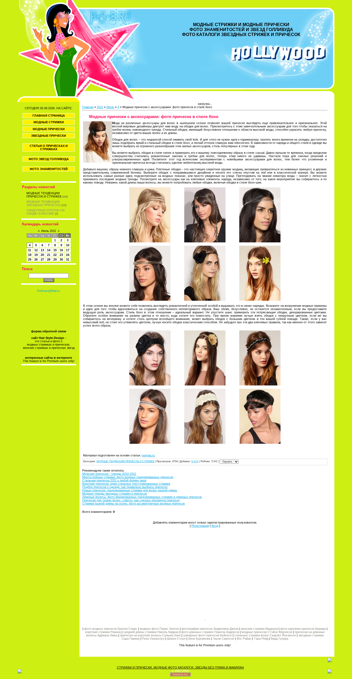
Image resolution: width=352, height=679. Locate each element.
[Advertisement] (144, 571)
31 (67, 259)
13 (42, 250)
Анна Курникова (199, 638)
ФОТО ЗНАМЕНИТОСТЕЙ (49, 169)
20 (42, 254)
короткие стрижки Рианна (103, 632)
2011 (100, 107)
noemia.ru (148, 455)
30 (61, 259)
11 (29, 250)
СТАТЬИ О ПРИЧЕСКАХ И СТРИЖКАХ (49, 147)
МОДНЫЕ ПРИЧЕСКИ (49, 129)
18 (29, 254)
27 (42, 259)
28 (48, 259)
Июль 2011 (48, 230)
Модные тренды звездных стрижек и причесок (114, 493)
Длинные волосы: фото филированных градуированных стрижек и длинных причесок (142, 497)
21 (48, 254)
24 (67, 254)
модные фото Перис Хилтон (160, 628)
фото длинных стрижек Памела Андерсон (210, 632)
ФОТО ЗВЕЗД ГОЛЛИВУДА (49, 159)
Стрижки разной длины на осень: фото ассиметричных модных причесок (133, 503)
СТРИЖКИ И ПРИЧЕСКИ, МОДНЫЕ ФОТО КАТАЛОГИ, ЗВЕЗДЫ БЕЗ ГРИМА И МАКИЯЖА (180, 667)
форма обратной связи (48, 331)
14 (48, 250)
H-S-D (195, 461)
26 (36, 259)
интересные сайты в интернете (48, 357)
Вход (214, 525)
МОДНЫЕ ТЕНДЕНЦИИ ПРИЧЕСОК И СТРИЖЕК (43, 194)
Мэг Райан (244, 638)
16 (61, 250)
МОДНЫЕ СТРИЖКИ (49, 122)
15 (55, 250)
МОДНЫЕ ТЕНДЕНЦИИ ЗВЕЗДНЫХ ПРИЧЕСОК (43, 203)
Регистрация (200, 525)
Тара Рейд (261, 638)
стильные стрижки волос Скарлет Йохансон (265, 635)
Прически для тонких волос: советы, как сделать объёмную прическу (131, 500)
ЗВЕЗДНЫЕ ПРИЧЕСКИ (48, 135)
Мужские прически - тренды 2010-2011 (109, 473)
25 (29, 259)
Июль (110, 107)
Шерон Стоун (176, 638)
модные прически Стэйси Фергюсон (267, 632)
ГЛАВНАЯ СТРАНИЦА (48, 115)
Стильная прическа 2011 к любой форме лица (114, 480)
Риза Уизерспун (153, 638)
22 (55, 254)
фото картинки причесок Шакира (303, 628)
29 (55, 259)
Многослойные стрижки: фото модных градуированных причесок (127, 477)
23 (61, 254)
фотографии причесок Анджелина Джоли (210, 628)
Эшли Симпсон (223, 638)
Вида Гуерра (279, 638)
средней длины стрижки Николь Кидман (151, 632)
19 (36, 254)
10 (67, 245)
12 (36, 250)
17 (67, 250)
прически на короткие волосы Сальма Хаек (150, 635)
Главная (88, 107)
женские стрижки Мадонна (259, 628)
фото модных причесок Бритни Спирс (111, 628)
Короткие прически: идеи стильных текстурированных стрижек (126, 483)
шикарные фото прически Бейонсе (207, 635)
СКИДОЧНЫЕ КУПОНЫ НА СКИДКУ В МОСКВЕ (45, 212)
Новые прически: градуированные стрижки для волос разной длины (129, 490)
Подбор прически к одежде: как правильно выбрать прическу (125, 487)
